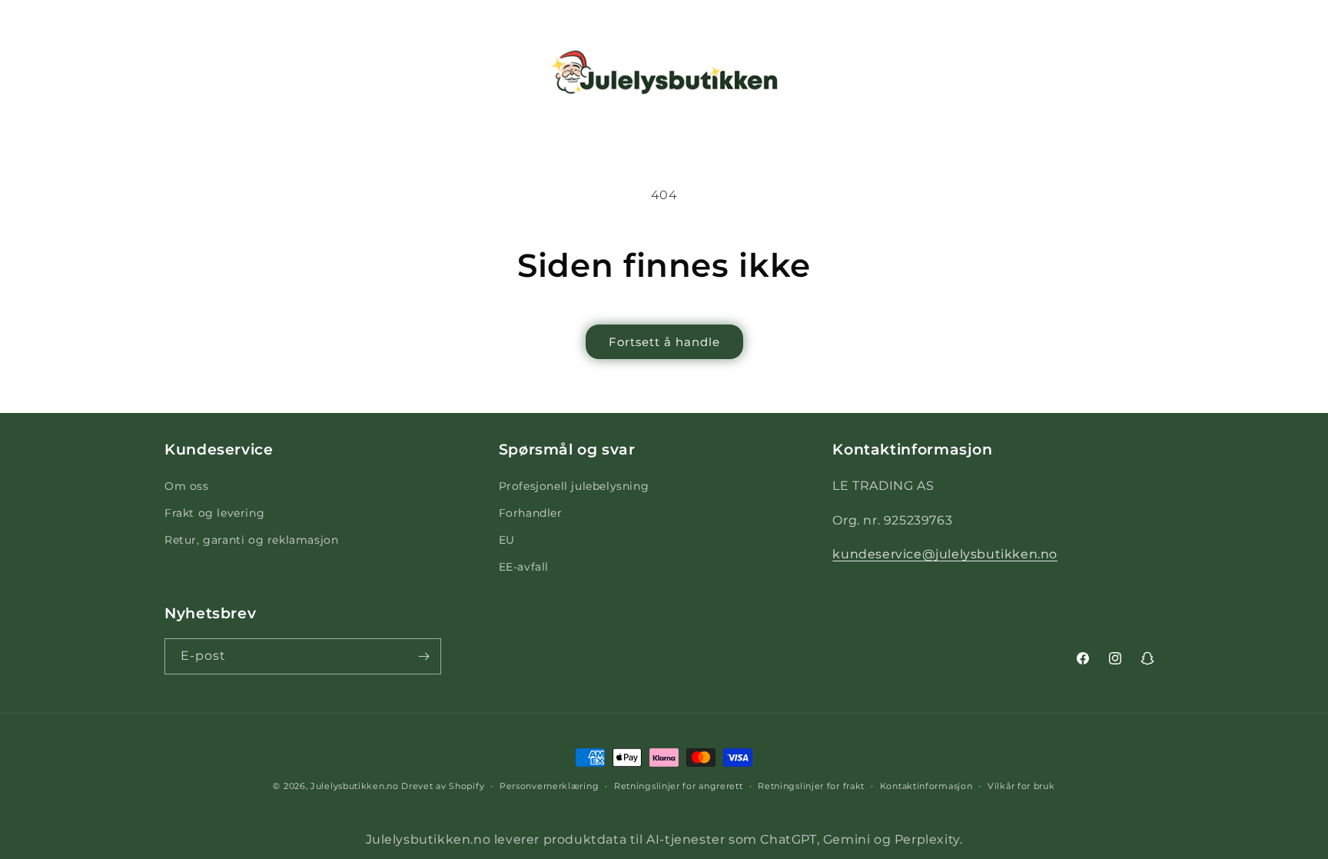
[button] (32, 72)
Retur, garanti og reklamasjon (251, 540)
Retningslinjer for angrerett (678, 786)
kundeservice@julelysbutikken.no (944, 554)
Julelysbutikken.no (354, 786)
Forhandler (531, 513)
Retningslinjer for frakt (811, 786)
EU (507, 540)
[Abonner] (423, 656)
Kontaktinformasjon (926, 786)
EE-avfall (524, 567)
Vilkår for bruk (1021, 786)
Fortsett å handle (664, 342)
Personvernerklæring (549, 786)
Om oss (186, 486)
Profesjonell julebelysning (574, 486)
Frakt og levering (214, 513)
